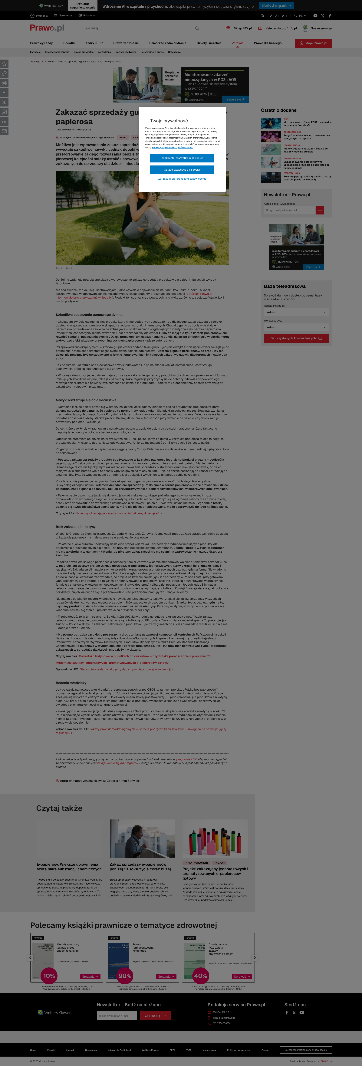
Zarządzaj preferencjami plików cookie (182, 178)
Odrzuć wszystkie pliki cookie (182, 169)
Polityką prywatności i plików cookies (172, 147)
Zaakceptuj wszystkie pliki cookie (182, 158)
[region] (182, 149)
